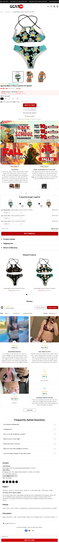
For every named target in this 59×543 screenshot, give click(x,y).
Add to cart (29, 540)
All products (8, 11)
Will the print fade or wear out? (11, 443)
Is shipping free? (7, 429)
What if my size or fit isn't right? (11, 439)
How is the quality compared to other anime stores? (17, 453)
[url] (9, 476)
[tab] (26, 193)
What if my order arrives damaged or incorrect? (15, 448)
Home (1, 11)
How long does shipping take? (11, 424)
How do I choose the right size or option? (14, 434)
